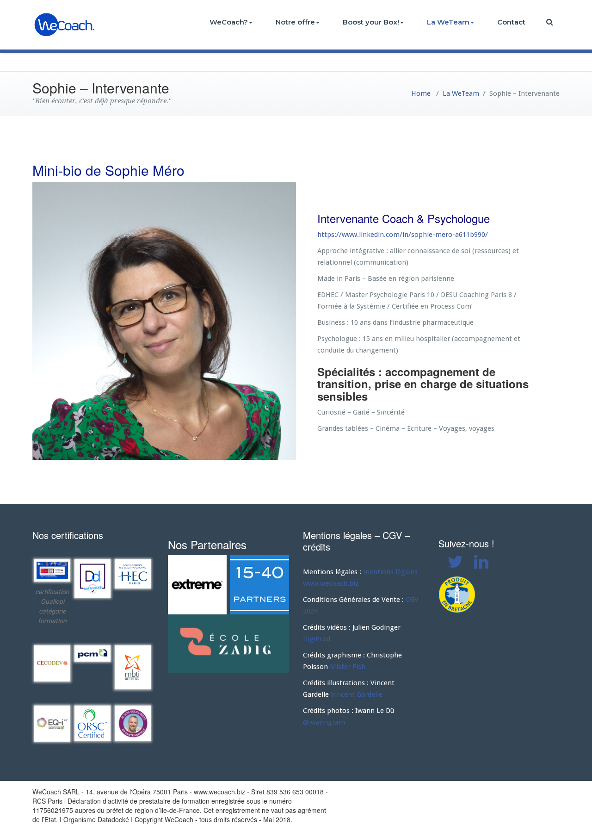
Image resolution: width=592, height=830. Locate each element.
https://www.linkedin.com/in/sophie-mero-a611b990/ (402, 234)
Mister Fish (347, 667)
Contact (511, 22)
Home (421, 93)
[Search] (550, 22)
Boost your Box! (371, 22)
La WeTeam (448, 22)
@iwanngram (324, 722)
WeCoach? (229, 22)
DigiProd (316, 639)
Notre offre (295, 22)
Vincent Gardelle (356, 694)
